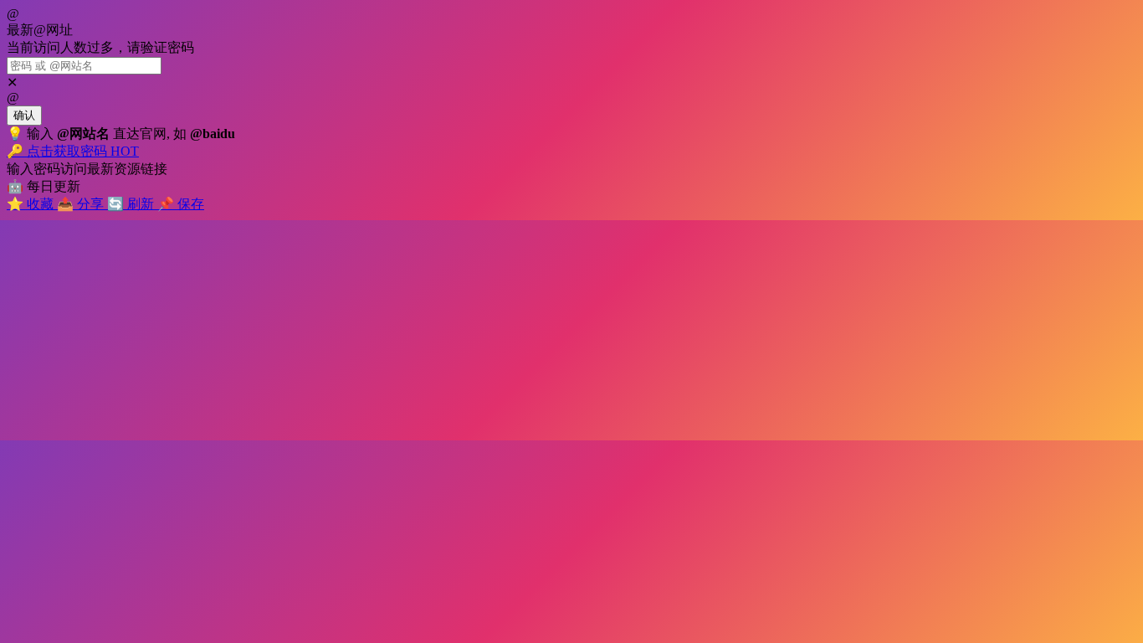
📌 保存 (180, 204)
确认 (24, 115)
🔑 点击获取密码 (73, 151)
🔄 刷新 (132, 204)
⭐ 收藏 (32, 204)
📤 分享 (82, 204)
